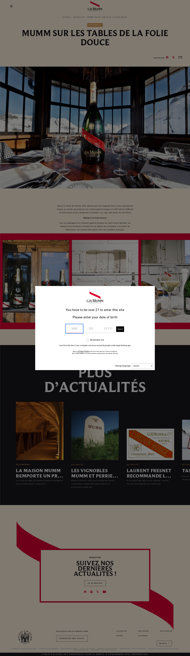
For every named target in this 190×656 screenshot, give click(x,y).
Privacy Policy (83, 351)
